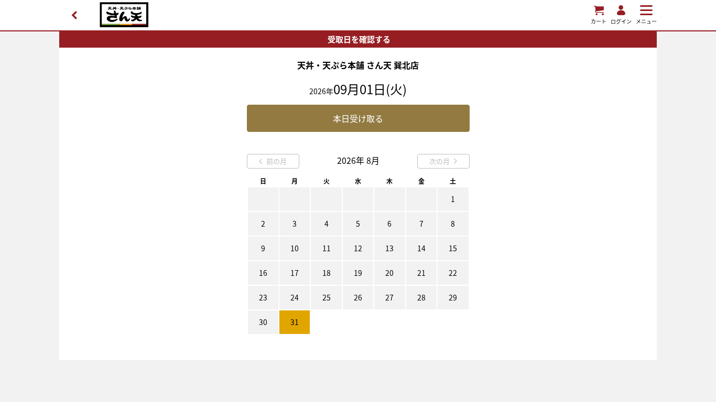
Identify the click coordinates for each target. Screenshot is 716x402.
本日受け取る (358, 118)
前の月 (276, 161)
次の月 (439, 161)
